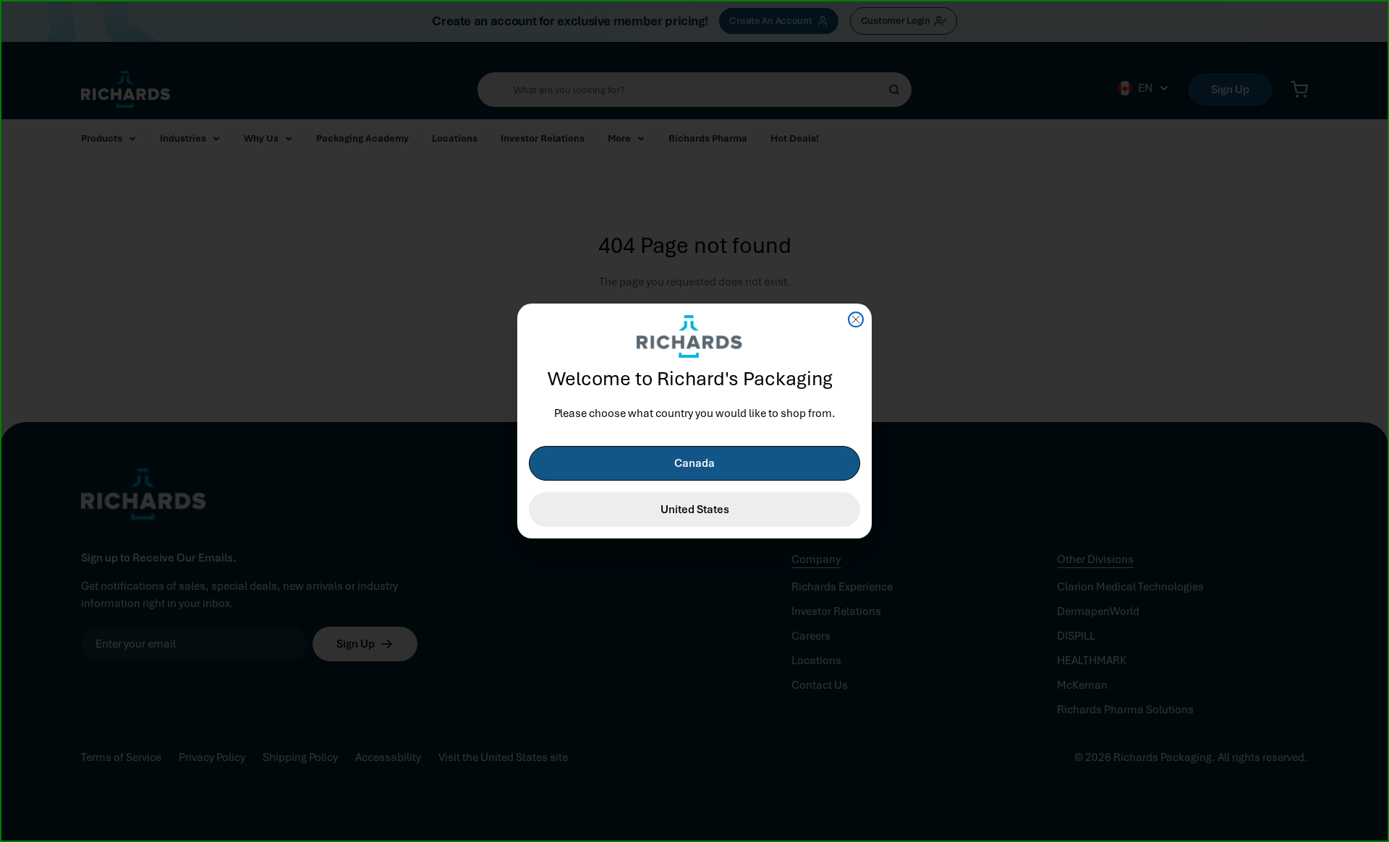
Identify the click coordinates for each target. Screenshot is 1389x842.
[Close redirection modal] (855, 319)
